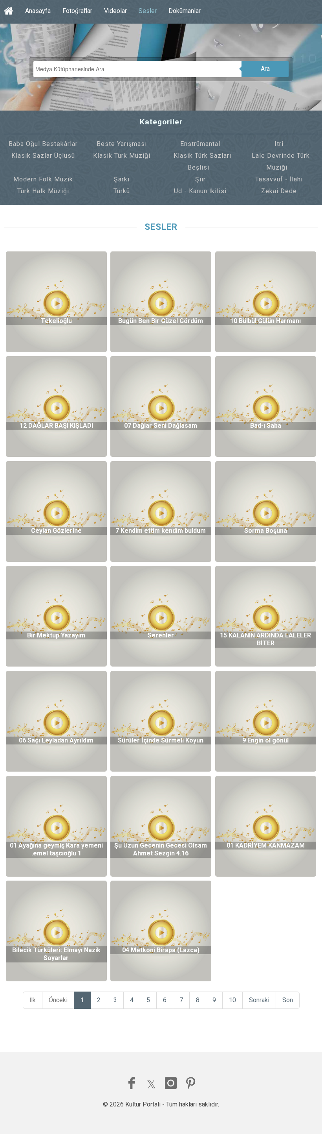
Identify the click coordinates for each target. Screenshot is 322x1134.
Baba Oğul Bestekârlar (43, 144)
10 (232, 1000)
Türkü (121, 191)
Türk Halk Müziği (43, 191)
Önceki (58, 1000)
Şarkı (122, 179)
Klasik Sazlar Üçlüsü (43, 155)
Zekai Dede (279, 191)
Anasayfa (38, 11)
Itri (279, 144)
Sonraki (259, 1000)
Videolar (115, 11)
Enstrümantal (200, 144)
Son (287, 1000)
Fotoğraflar (77, 11)
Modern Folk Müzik (43, 179)
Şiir (200, 179)
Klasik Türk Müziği (121, 155)
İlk (32, 1000)
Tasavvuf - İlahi (279, 179)
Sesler (148, 11)
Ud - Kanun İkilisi (200, 191)
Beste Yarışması (122, 144)
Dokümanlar (184, 11)
